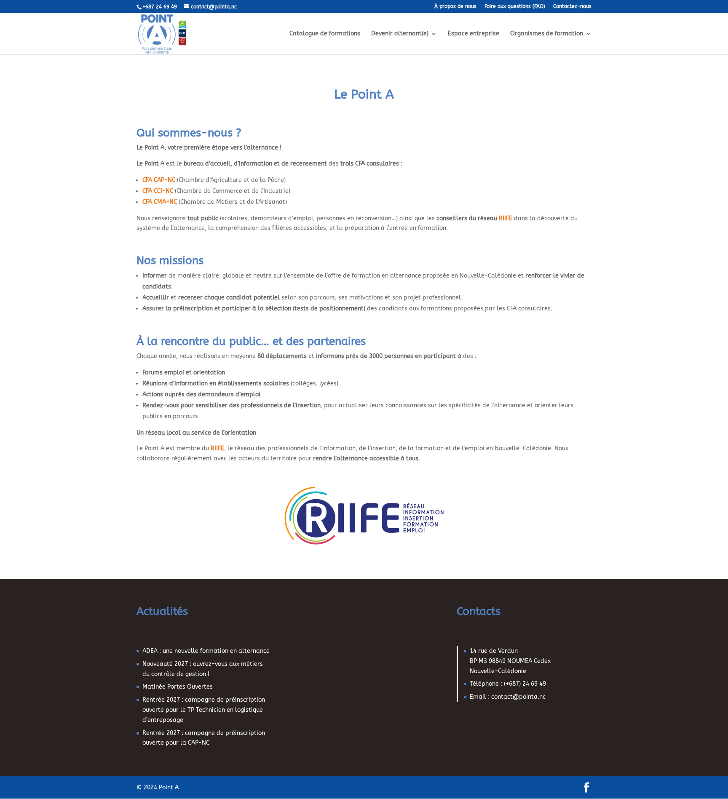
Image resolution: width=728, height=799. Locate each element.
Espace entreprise (473, 34)
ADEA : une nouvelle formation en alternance (206, 651)
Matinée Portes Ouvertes (177, 686)
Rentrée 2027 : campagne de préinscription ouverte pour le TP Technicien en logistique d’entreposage (203, 710)
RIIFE (505, 218)
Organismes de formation (546, 34)
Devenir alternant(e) (399, 34)
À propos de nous (455, 6)
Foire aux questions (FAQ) (514, 6)
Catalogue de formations (324, 34)
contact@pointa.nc (518, 696)
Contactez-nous (572, 6)
